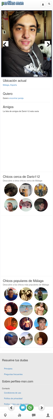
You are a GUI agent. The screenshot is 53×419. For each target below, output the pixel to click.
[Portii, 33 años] (11, 324)
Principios (8, 368)
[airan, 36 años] (41, 324)
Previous (5, 43)
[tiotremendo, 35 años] (41, 309)
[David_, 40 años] (41, 205)
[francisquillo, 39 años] (11, 338)
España (13, 85)
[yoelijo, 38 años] (26, 294)
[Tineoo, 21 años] (41, 190)
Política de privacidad (13, 398)
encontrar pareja (16, 98)
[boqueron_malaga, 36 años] (26, 309)
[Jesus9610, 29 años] (11, 205)
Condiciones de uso (12, 392)
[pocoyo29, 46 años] (41, 338)
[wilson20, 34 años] (26, 324)
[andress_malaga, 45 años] (26, 338)
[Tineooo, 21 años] (26, 190)
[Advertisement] (26, 141)
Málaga (6, 85)
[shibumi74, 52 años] (26, 205)
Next (47, 43)
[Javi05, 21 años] (11, 190)
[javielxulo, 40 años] (11, 309)
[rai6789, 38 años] (41, 294)
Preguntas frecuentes (13, 374)
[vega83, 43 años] (11, 294)
